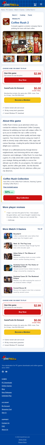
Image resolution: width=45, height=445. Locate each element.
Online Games (7, 386)
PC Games (9, 10)
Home (3, 10)
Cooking (22, 15)
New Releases (7, 392)
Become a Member (22, 332)
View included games (10, 187)
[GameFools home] (10, 4)
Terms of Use (22, 439)
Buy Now (22, 312)
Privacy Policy (22, 442)
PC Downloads (7, 382)
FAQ (3, 426)
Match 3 (14, 15)
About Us (5, 429)
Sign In (4, 413)
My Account (6, 406)
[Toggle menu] (41, 4)
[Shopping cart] (35, 4)
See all (40, 229)
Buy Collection (23, 198)
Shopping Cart (7, 409)
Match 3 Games (19, 10)
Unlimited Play (7, 396)
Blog (3, 389)
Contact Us (5, 423)
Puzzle (30, 15)
